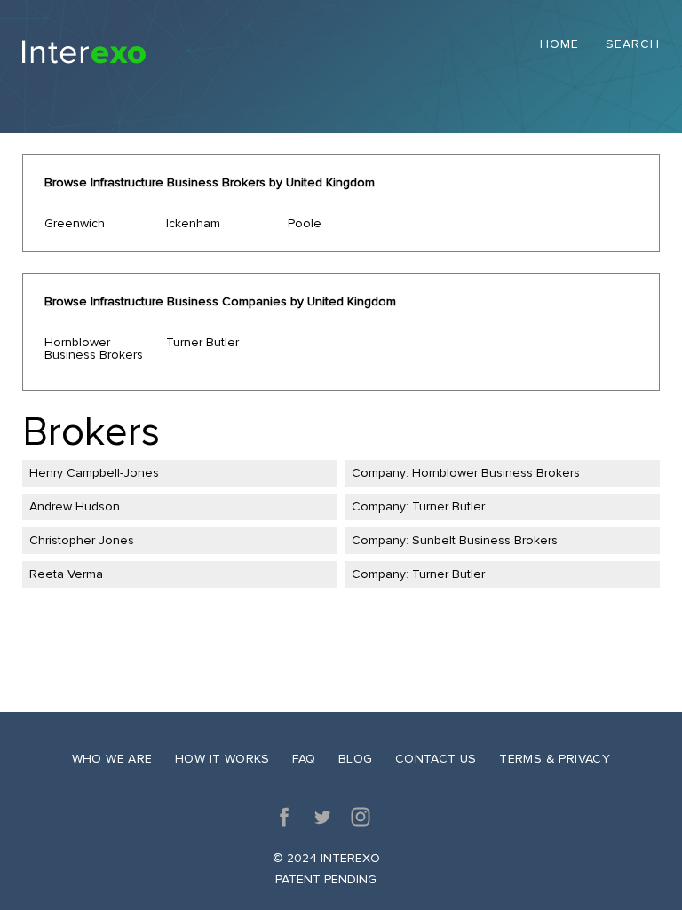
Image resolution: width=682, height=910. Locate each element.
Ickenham (193, 223)
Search (633, 44)
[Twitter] (322, 816)
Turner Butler (202, 342)
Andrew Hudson (74, 506)
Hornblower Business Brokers (93, 348)
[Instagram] (360, 816)
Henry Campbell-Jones (94, 472)
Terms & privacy (554, 758)
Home (559, 44)
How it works (222, 758)
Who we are (112, 758)
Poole (304, 223)
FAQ (303, 758)
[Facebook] (284, 816)
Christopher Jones (81, 540)
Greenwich (74, 223)
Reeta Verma (66, 574)
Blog (355, 758)
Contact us (436, 758)
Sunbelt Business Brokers (485, 540)
